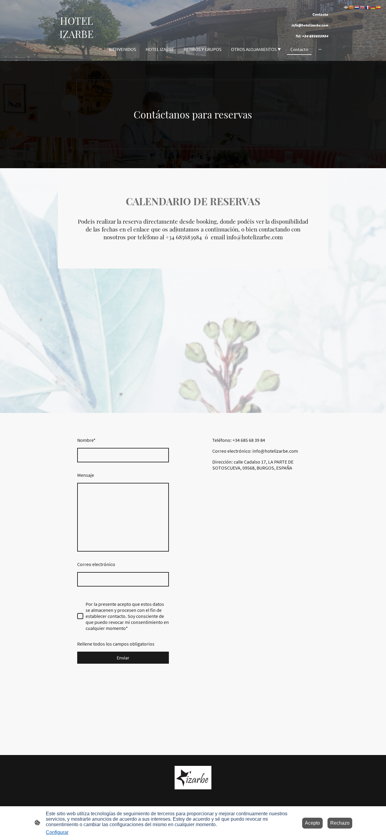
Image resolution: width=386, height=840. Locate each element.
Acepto (312, 823)
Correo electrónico (96, 564)
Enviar (123, 658)
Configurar (57, 832)
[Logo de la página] (76, 51)
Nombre (86, 440)
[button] (346, 7)
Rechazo (340, 823)
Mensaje (85, 475)
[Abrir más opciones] (320, 49)
